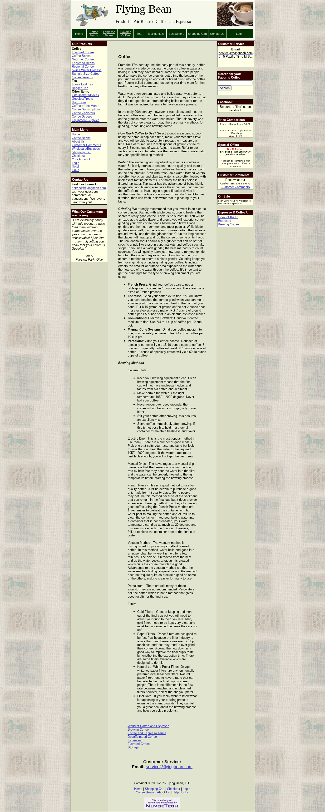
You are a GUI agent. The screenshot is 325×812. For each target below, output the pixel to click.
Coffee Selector (82, 77)
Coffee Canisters (83, 113)
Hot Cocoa (79, 102)
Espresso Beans (109, 33)
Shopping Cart (81, 152)
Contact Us (217, 33)
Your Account (81, 159)
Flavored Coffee (125, 33)
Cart (204, 33)
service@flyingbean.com (89, 188)
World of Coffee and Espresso (148, 726)
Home (79, 33)
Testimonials (156, 33)
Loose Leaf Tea (82, 84)
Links (75, 170)
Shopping (194, 33)
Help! (75, 166)
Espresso (134, 740)
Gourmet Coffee (83, 59)
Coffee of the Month (85, 106)
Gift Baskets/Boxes (85, 95)
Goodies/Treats (82, 98)
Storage (133, 747)
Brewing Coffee (138, 729)
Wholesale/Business (86, 148)
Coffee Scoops (82, 116)
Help (175, 792)
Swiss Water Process (87, 70)
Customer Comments (86, 145)
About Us (78, 141)
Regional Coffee (83, 66)
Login (239, 33)
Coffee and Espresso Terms (147, 733)
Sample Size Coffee (85, 73)
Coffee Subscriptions (86, 109)
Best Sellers (176, 33)
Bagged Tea (80, 88)
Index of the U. (228, 217)
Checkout (78, 156)
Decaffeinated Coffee (142, 736)
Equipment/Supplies (85, 120)
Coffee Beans (93, 33)
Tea (139, 33)
